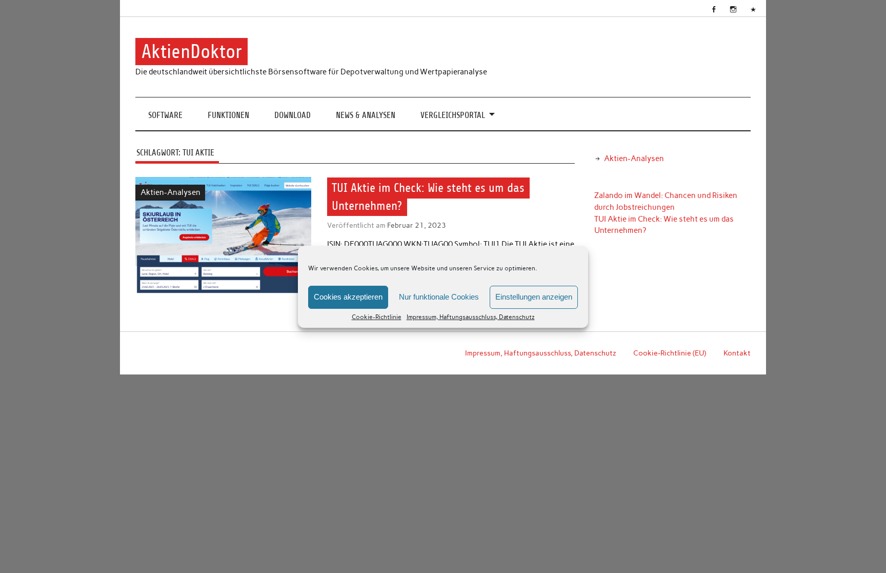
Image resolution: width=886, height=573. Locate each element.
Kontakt (737, 353)
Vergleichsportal (452, 115)
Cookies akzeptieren (348, 296)
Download (292, 115)
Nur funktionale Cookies (439, 296)
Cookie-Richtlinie (376, 317)
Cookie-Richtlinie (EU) (669, 353)
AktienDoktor (192, 51)
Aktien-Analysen (170, 192)
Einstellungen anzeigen (533, 296)
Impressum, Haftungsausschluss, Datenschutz (471, 317)
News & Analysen (365, 115)
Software (165, 115)
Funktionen (228, 115)
